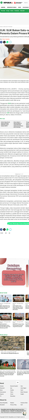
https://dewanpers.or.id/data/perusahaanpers (11, 412)
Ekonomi (5, 26)
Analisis (12, 390)
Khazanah (2, 388)
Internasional (3, 392)
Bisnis (11, 10)
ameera (3, 7)
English (22, 394)
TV (0, 396)
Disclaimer (2, 404)
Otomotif (22, 10)
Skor (22, 386)
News (1, 390)
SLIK (9, 103)
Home (1, 26)
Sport (22, 390)
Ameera (2, 386)
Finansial (3, 10)
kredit (1, 233)
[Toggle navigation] (1, 2)
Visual (11, 394)
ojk (9, 233)
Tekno (11, 392)
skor (19, 7)
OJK (8, 113)
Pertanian (16, 10)
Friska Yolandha (6, 39)
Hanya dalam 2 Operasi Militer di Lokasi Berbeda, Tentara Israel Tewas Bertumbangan (18, 124)
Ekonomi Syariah (11, 7)
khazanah (26, 7)
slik (6, 233)
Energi (7, 10)
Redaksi (12, 402)
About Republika (3, 402)
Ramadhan (12, 396)
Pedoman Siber (24, 402)
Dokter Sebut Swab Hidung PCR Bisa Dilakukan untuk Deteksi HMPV (5, 123)
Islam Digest (23, 388)
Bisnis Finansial (24, 392)
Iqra (11, 388)
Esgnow (2, 394)
